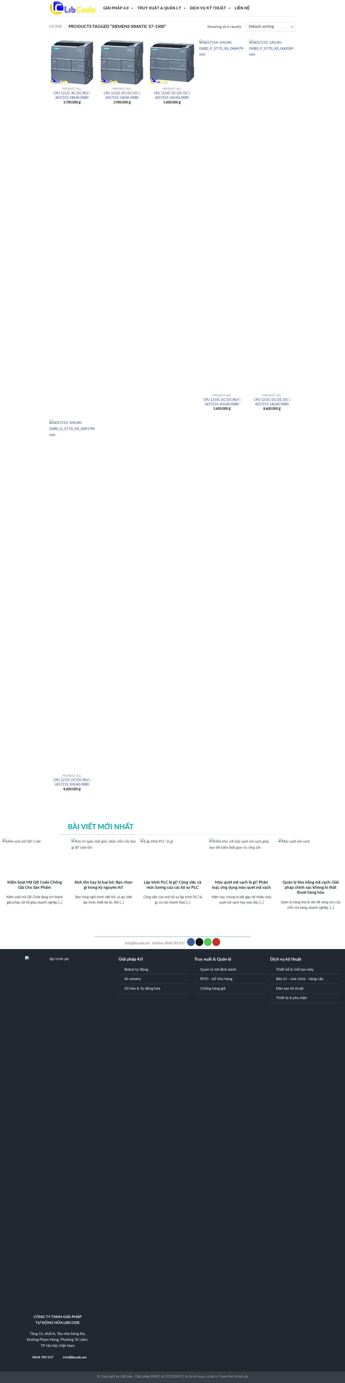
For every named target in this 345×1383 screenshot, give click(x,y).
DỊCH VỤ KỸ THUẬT (208, 8)
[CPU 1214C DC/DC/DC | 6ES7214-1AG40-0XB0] (172, 62)
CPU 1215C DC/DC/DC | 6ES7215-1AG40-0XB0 (272, 402)
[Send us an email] (199, 942)
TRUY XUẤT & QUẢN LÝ (159, 8)
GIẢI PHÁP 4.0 (116, 8)
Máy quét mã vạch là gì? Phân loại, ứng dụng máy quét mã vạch (241, 885)
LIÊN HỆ (242, 8)
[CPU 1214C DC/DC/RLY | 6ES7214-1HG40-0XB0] (222, 215)
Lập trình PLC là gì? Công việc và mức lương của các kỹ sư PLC (172, 885)
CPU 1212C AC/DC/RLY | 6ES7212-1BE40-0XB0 (72, 95)
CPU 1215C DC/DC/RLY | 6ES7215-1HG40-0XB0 (72, 782)
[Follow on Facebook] (191, 942)
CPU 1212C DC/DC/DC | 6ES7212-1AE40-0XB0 (122, 95)
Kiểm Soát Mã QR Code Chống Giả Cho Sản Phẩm (34, 885)
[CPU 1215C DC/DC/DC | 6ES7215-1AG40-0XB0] (272, 215)
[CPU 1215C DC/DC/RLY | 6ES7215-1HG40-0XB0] (72, 596)
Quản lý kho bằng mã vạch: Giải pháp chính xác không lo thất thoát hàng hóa (311, 887)
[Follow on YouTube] (216, 942)
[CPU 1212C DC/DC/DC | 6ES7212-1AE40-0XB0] (122, 62)
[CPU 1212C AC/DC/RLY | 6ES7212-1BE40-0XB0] (72, 62)
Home (55, 26)
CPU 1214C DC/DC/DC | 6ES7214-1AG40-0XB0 (172, 95)
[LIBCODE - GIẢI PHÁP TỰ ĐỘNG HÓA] (72, 8)
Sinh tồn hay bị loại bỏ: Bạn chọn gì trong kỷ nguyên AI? (103, 885)
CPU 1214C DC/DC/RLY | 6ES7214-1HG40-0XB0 (222, 402)
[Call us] (208, 942)
